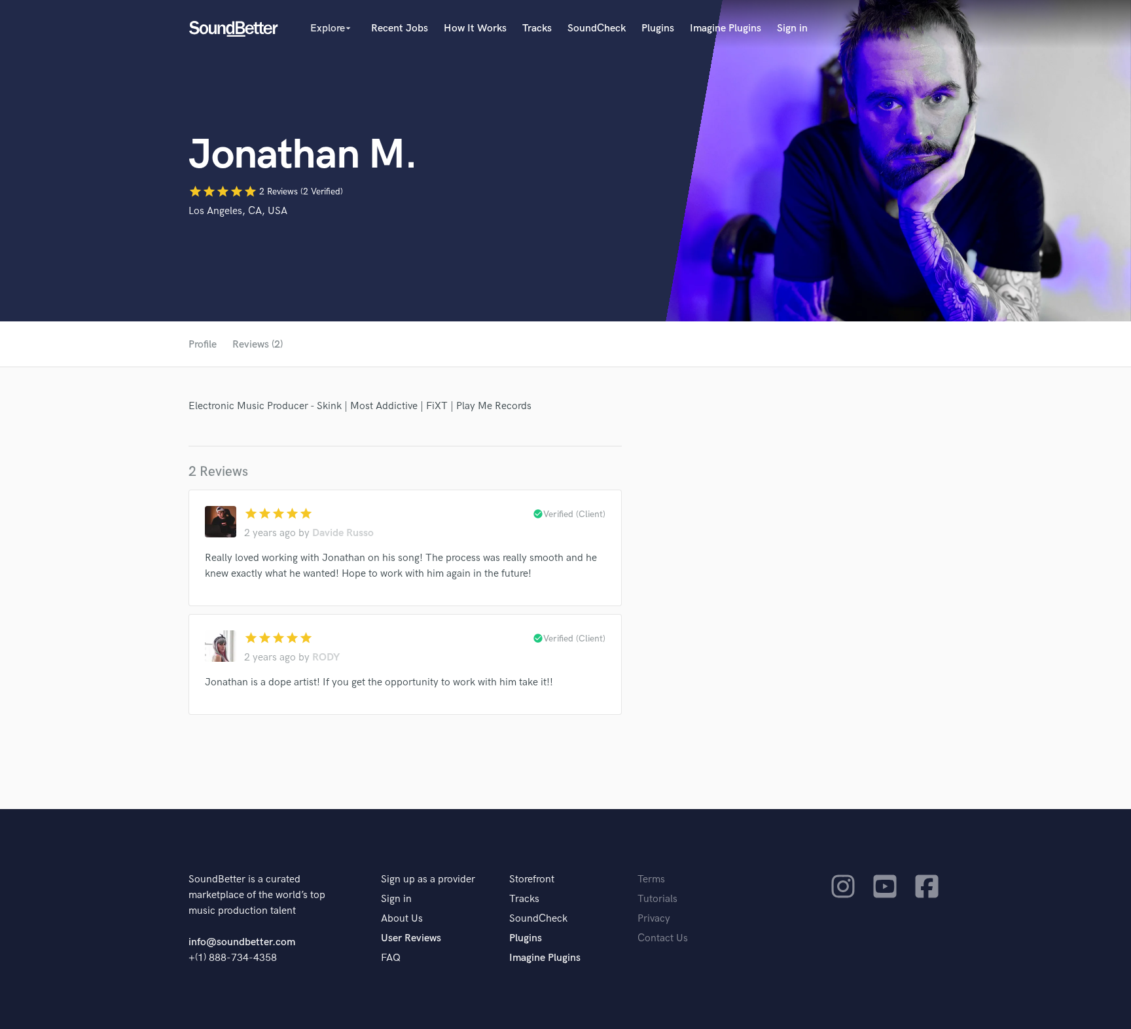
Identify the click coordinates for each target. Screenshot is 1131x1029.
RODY (326, 657)
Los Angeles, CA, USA (237, 211)
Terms (651, 879)
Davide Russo (343, 533)
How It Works (475, 28)
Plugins (657, 28)
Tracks (537, 28)
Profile (202, 344)
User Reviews (411, 938)
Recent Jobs (399, 28)
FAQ (391, 958)
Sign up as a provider (428, 879)
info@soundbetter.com (241, 942)
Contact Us (662, 938)
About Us (402, 918)
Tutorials (657, 899)
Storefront (531, 879)
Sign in (792, 28)
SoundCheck (596, 28)
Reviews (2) (257, 344)
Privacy (653, 918)
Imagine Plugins (725, 28)
